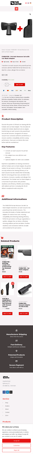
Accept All (16, 441)
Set (20, 95)
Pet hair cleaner (13, 105)
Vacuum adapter (18, 107)
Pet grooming (16, 103)
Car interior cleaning (14, 97)
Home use (9, 103)
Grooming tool (12, 101)
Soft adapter (10, 107)
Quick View (7, 257)
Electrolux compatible (7, 99)
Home (3, 50)
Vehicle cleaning (12, 109)
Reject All (16, 450)
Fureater (8, 50)
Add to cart (19, 84)
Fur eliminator (25, 99)
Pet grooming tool (24, 103)
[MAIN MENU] (16, 8)
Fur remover (5, 101)
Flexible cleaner (17, 99)
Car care (6, 97)
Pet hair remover (22, 105)
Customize (16, 445)
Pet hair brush (5, 105)
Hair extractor (20, 101)
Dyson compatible (24, 97)
